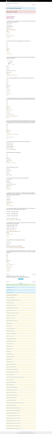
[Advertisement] (41, 13)
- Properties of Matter (10, 305)
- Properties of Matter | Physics (13, 415)
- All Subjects (10, 287)
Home (6, 3)
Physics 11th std (10, 3)
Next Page (33, 274)
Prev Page (8, 274)
